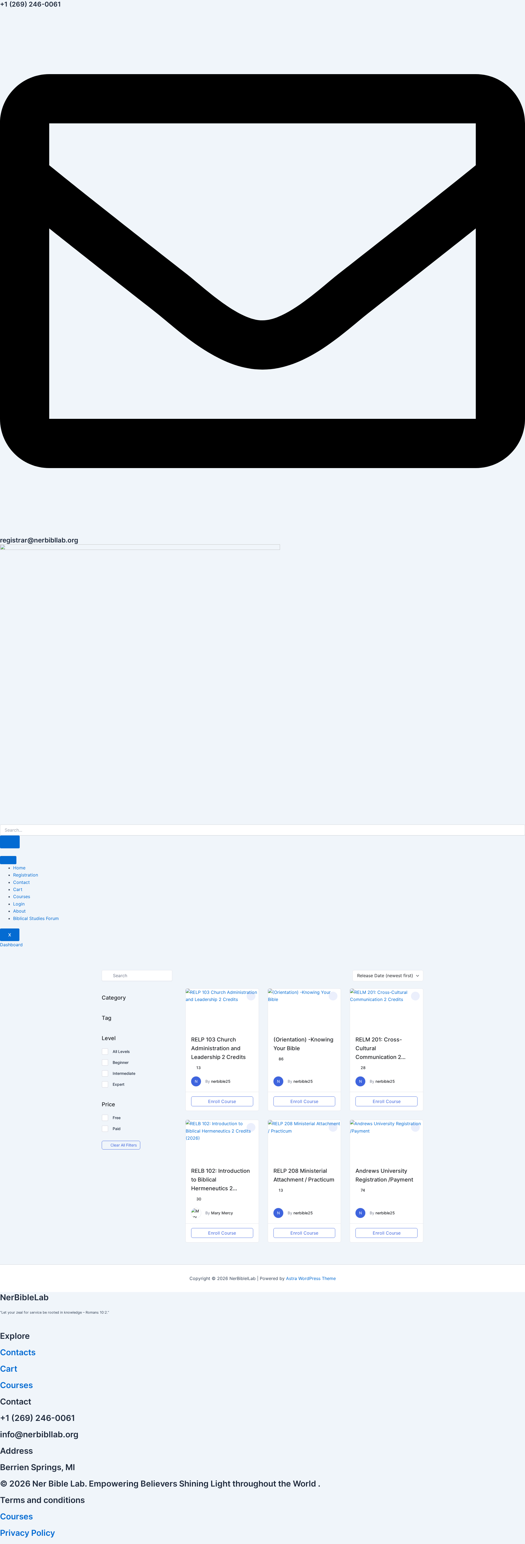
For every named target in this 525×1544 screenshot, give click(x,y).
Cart (17, 889)
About (19, 911)
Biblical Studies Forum (36, 918)
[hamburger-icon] (8, 860)
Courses (21, 896)
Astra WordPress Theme (311, 1278)
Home (19, 867)
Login (19, 904)
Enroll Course (222, 1101)
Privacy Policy (27, 1533)
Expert (118, 1084)
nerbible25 (221, 1081)
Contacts (18, 1352)
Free (117, 1117)
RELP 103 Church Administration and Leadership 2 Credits (218, 1048)
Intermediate (124, 1073)
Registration (25, 875)
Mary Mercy (222, 1213)
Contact (21, 882)
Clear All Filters (123, 1145)
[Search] (10, 841)
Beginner (121, 1062)
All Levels (121, 1051)
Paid (117, 1128)
